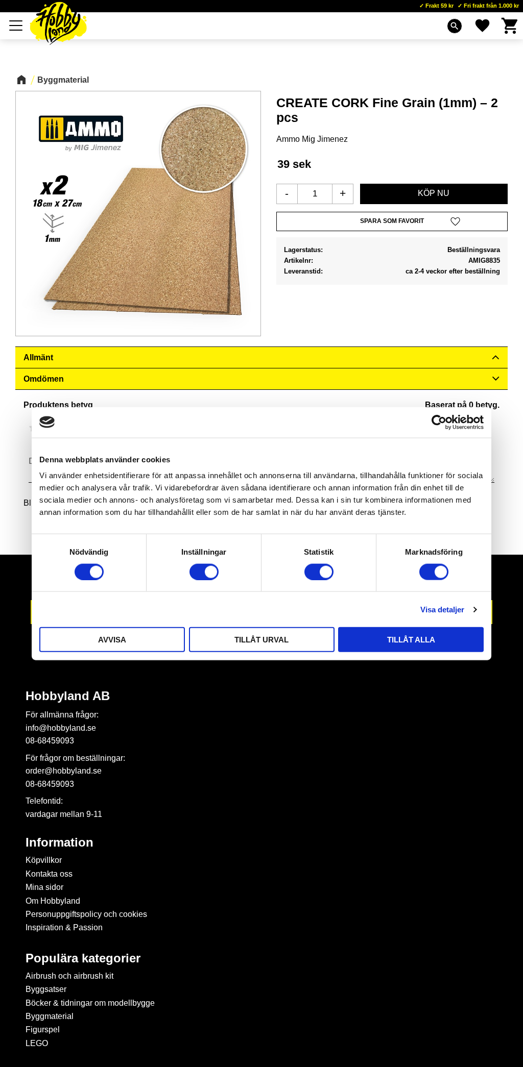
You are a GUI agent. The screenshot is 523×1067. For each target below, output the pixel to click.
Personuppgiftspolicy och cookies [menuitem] (86, 914)
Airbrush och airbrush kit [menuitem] (69, 976)
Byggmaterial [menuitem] (50, 1016)
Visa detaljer (442, 609)
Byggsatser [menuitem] (46, 989)
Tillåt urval (261, 639)
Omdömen (43, 379)
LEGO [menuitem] (37, 1043)
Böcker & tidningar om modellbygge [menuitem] (90, 1003)
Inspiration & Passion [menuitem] (64, 927)
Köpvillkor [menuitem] (44, 860)
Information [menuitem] (59, 842)
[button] (16, 25)
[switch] (204, 571)
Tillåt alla (411, 639)
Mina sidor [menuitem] (44, 887)
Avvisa (112, 639)
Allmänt (38, 357)
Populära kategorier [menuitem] (83, 958)
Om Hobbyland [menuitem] (53, 901)
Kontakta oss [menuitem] (49, 874)
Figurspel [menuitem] (43, 1029)
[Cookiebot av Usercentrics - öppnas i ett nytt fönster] (439, 422)
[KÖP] (434, 194)
